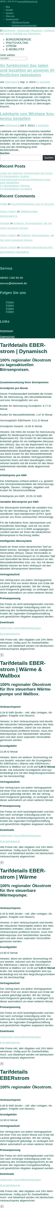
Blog (8, 7)
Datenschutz (7, 336)
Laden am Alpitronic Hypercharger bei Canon (26, 173)
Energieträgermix (10, 633)
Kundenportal (12, 19)
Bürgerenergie (18, 39)
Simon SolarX (8, 211)
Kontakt (9, 10)
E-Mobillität (43, 82)
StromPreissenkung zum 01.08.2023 (32, 204)
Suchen (5, 153)
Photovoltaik (17, 42)
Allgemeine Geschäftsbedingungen (21, 628)
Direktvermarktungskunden (24, 25)
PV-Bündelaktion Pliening (15, 185)
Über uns (10, 16)
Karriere (9, 13)
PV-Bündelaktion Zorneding (16, 188)
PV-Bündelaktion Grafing (14, 176)
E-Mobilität (15, 49)
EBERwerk (11, 82)
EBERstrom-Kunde (20, 22)
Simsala (4, 223)
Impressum (6, 330)
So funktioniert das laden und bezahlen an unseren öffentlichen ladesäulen (27, 70)
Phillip (3, 204)
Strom (11, 46)
